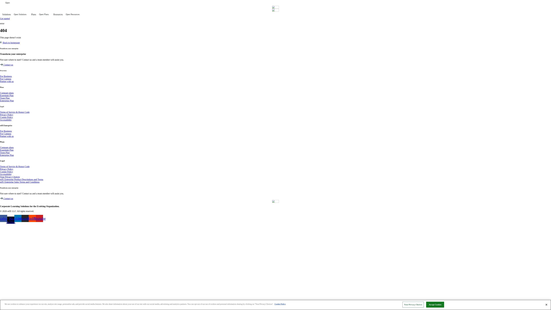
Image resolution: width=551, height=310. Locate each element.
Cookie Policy (280, 304)
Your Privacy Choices (413, 305)
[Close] (546, 305)
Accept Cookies (435, 305)
